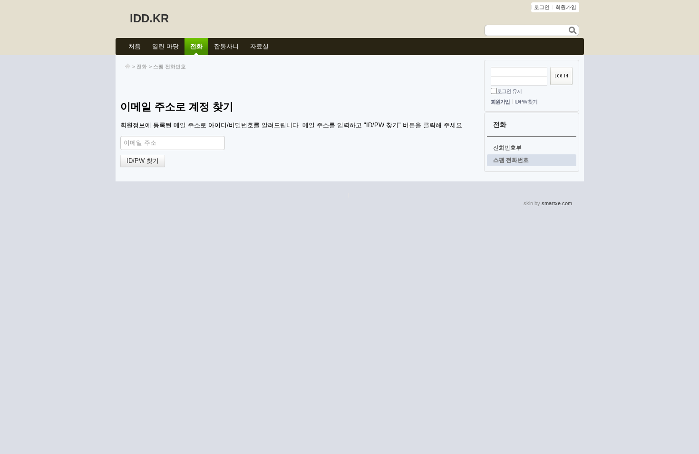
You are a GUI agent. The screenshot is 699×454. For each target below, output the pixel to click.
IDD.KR (149, 18)
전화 (141, 66)
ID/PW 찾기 (526, 101)
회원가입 (500, 101)
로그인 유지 (509, 91)
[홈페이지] (127, 66)
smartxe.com (557, 203)
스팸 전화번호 (169, 66)
